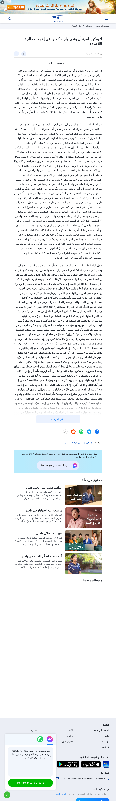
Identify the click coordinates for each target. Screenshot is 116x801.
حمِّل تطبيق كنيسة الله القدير (94, 757)
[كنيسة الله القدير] (58, 18)
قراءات (69, 735)
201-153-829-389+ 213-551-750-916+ (84, 778)
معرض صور (67, 741)
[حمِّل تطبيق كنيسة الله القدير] (106, 764)
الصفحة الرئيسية (102, 26)
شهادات (88, 26)
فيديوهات (32, 730)
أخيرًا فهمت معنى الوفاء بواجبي (79, 442)
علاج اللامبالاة (76, 26)
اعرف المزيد (60, 794)
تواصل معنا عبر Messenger (30, 782)
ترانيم (106, 735)
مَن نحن (105, 746)
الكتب (70, 730)
